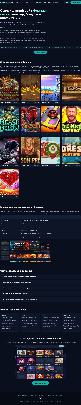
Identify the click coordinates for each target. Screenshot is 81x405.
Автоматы (55, 2)
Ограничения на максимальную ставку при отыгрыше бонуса (20, 299)
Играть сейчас (40, 52)
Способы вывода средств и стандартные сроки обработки (19, 276)
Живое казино (47, 2)
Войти (66, 2)
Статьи (25, 2)
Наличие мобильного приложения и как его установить (18, 288)
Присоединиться (76, 2)
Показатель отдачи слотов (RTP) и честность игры (17, 282)
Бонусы (17, 2)
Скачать (32, 2)
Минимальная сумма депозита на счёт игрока (15, 293)
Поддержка (39, 2)
